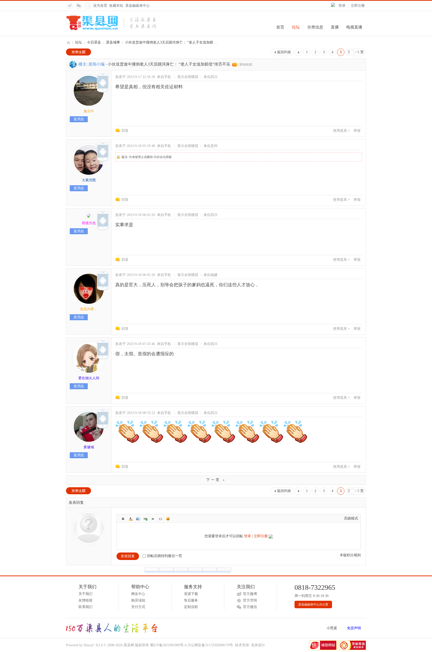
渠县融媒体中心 (137, 6)
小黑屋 (331, 628)
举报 (357, 130)
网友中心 (138, 594)
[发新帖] (78, 52)
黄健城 (89, 447)
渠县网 (68, 42)
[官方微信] (78, 5)
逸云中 (89, 111)
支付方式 (138, 607)
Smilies (168, 518)
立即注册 (358, 6)
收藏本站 (116, 6)
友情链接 (85, 600)
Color (130, 518)
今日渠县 (94, 42)
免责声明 (354, 628)
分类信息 (315, 27)
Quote (153, 518)
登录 (342, 6)
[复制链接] (245, 64)
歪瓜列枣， (89, 309)
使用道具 (340, 130)
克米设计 (258, 645)
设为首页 (100, 6)
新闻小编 (96, 64)
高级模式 (351, 518)
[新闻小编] (73, 67)
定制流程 (191, 607)
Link (145, 518)
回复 (125, 130)
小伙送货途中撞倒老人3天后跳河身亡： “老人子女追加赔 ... (171, 42)
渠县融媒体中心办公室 (313, 604)
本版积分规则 (350, 555)
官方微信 (250, 607)
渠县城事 (113, 42)
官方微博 (250, 594)
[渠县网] (111, 29)
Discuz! (89, 645)
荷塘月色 (89, 223)
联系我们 (85, 607)
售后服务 (191, 600)
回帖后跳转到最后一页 (164, 556)
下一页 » (216, 480)
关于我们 (85, 594)
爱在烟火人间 (88, 378)
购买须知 (138, 600)
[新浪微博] (69, 5)
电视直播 (354, 27)
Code (160, 518)
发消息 (79, 119)
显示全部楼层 (187, 77)
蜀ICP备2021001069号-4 (168, 645)
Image (138, 518)
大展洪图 (89, 180)
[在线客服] (87, 5)
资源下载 (191, 594)
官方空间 (250, 600)
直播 (335, 27)
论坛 (296, 27)
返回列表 (284, 52)
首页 (280, 27)
